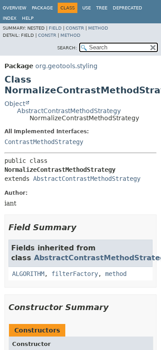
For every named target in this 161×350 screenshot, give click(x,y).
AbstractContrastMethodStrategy (69, 110)
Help (28, 18)
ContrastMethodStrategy (43, 141)
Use (86, 7)
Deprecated (127, 7)
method (116, 273)
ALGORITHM (28, 273)
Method (98, 28)
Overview (14, 7)
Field (55, 28)
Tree (101, 7)
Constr (75, 28)
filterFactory (74, 273)
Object (14, 103)
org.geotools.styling (66, 66)
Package (42, 7)
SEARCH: (67, 47)
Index (10, 18)
